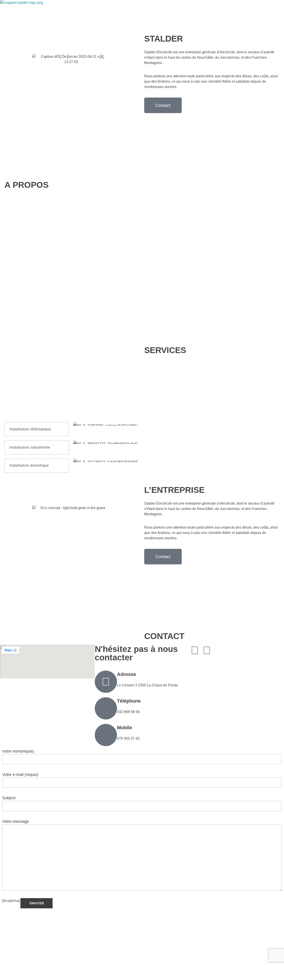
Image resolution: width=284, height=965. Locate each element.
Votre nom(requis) (18, 751)
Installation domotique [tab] (29, 465)
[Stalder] (36, 13)
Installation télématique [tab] (30, 429)
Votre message (15, 821)
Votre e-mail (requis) (20, 774)
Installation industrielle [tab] (30, 447)
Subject (9, 798)
